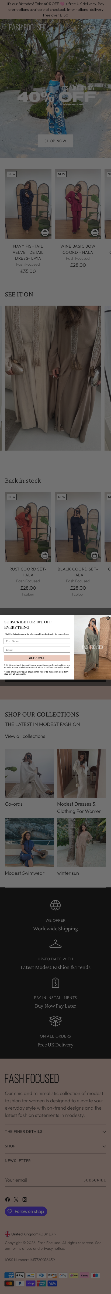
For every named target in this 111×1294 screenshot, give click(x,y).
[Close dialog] (108, 618)
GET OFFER (37, 658)
